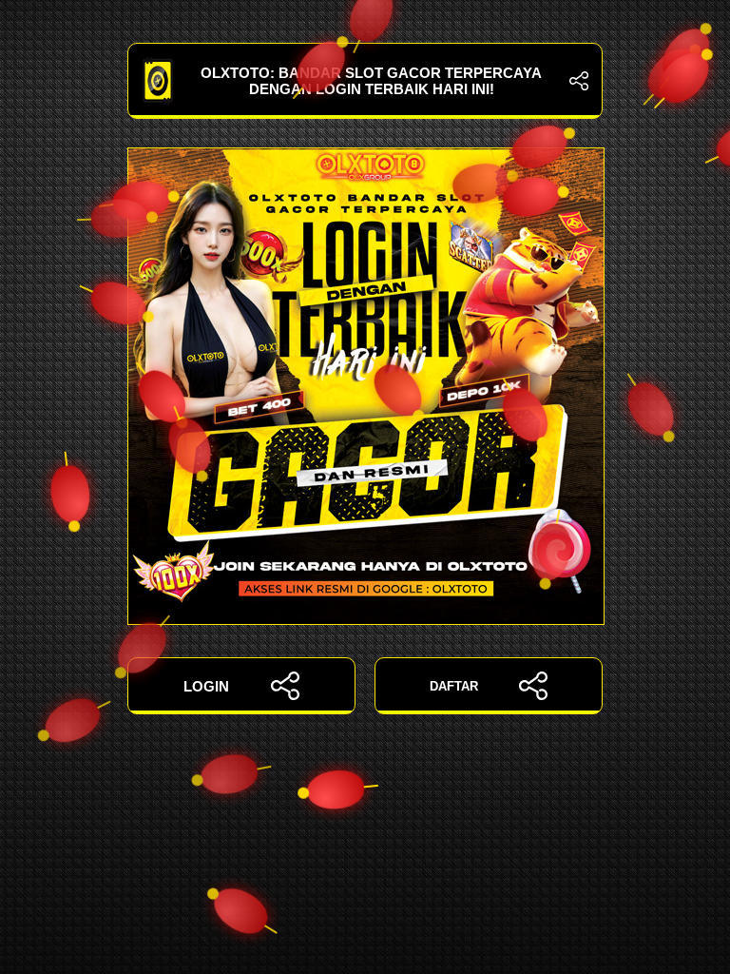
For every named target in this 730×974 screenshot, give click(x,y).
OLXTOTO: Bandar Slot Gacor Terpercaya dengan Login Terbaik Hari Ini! (371, 81)
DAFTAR (454, 686)
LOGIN (206, 686)
